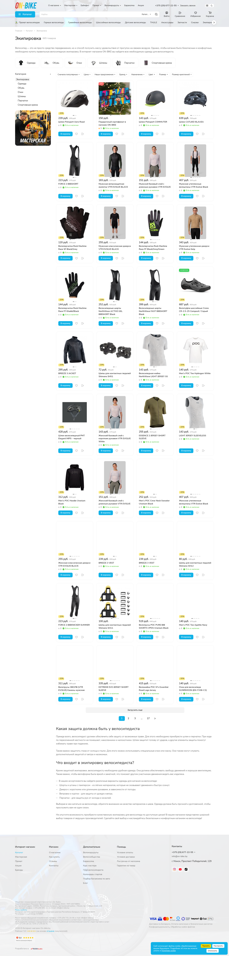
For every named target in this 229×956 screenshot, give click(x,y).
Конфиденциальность (159, 927)
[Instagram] (174, 869)
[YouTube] (180, 869)
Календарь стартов (92, 874)
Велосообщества (91, 856)
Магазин (53, 846)
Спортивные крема (28, 104)
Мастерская (21, 856)
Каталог (19, 852)
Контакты (53, 865)
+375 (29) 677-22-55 (166, 5)
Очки (20, 92)
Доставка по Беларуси (159, 924)
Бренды (19, 870)
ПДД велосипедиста (93, 870)
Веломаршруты (90, 852)
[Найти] (156, 14)
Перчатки (23, 100)
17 (148, 718)
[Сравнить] (82, 134)
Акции (18, 865)
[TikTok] (186, 869)
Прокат (18, 861)
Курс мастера (89, 865)
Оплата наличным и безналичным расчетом (191, 924)
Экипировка (22, 79)
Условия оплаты (125, 852)
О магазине (55, 852)
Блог (85, 883)
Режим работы (21, 910)
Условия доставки (126, 856)
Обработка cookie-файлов (183, 927)
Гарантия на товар (126, 865)
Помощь (121, 846)
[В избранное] (76, 134)
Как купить (54, 856)
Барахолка (88, 861)
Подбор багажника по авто (96, 878)
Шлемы (22, 96)
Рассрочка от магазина (128, 861)
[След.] (155, 718)
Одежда (22, 83)
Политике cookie (168, 950)
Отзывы (53, 861)
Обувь (21, 87)
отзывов (50, 931)
